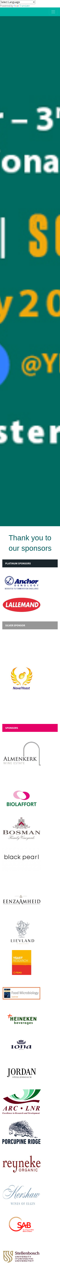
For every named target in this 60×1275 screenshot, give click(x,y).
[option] (30, 271)
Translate (24, 5)
